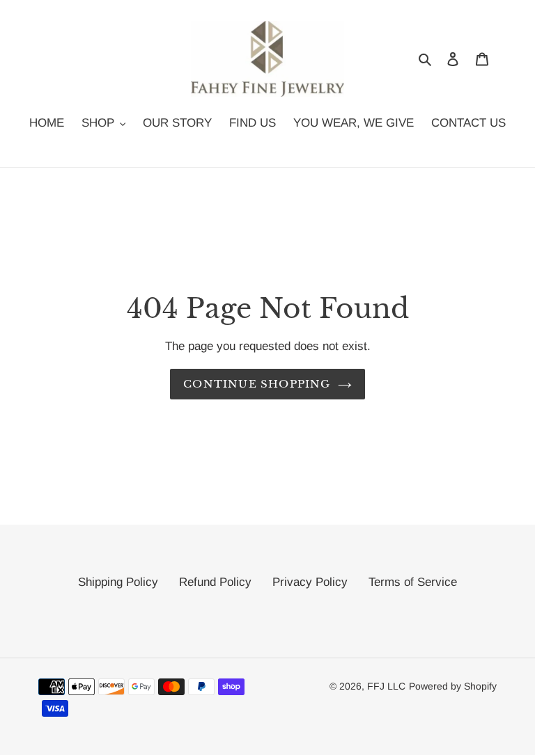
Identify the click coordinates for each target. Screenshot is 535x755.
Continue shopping (256, 383)
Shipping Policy (118, 582)
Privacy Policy (310, 582)
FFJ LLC (386, 686)
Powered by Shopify (453, 686)
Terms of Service (413, 582)
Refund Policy (215, 582)
